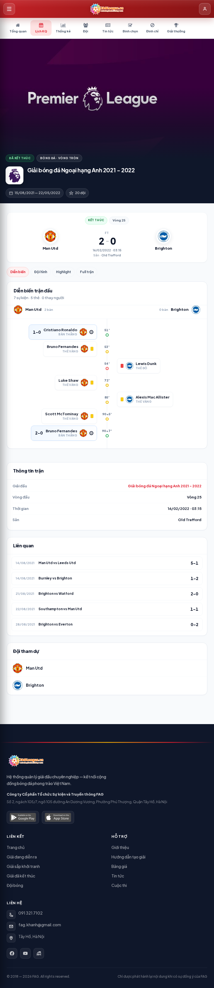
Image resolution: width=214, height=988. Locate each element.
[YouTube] (25, 953)
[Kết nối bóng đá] (38, 953)
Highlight (63, 272)
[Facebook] (12, 953)
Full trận (87, 272)
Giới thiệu (120, 847)
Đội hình (40, 272)
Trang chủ (16, 847)
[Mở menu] (9, 9)
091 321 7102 (30, 912)
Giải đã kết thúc (21, 875)
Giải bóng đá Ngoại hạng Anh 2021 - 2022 (164, 486)
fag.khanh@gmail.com (39, 924)
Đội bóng (15, 885)
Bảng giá (119, 866)
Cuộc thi (119, 885)
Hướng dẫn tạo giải (128, 856)
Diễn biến (17, 272)
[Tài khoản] (205, 9)
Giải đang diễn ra (22, 856)
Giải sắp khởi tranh (23, 866)
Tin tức (117, 875)
